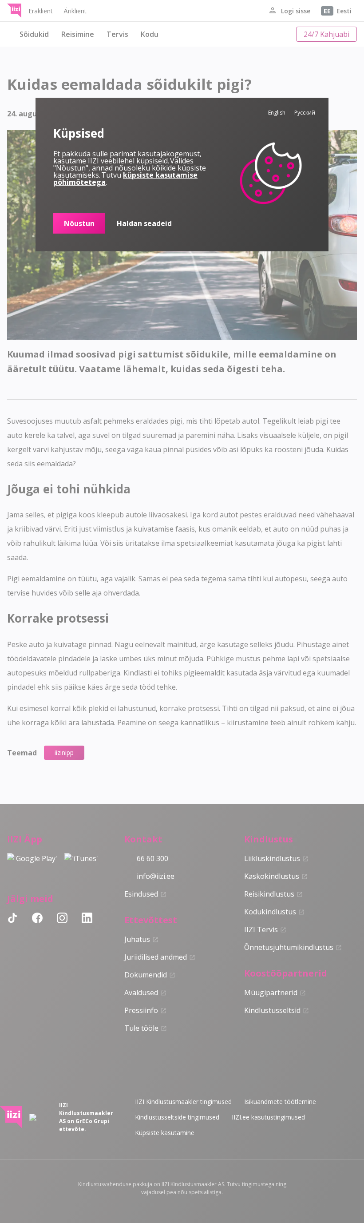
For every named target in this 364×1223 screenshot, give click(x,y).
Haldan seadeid (144, 223)
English (276, 112)
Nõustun (79, 223)
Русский (304, 112)
